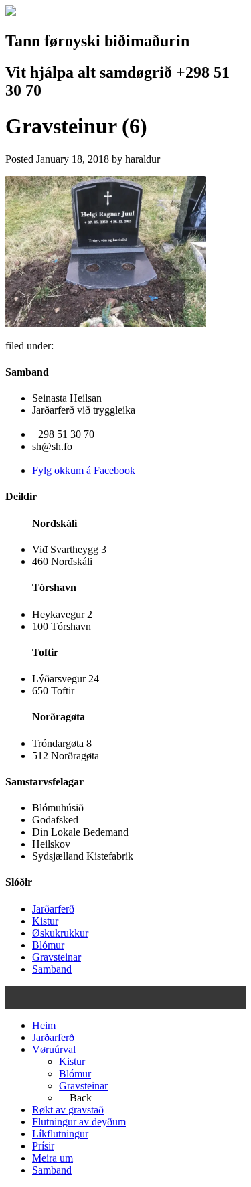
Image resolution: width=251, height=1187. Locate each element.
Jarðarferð (53, 909)
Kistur (45, 921)
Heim (44, 1025)
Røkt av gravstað (68, 1109)
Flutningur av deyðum (79, 1121)
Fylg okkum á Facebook (83, 470)
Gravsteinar (56, 957)
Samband (52, 969)
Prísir (43, 1146)
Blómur (48, 945)
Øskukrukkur (60, 933)
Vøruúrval (54, 1049)
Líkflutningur (60, 1133)
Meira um (52, 1158)
